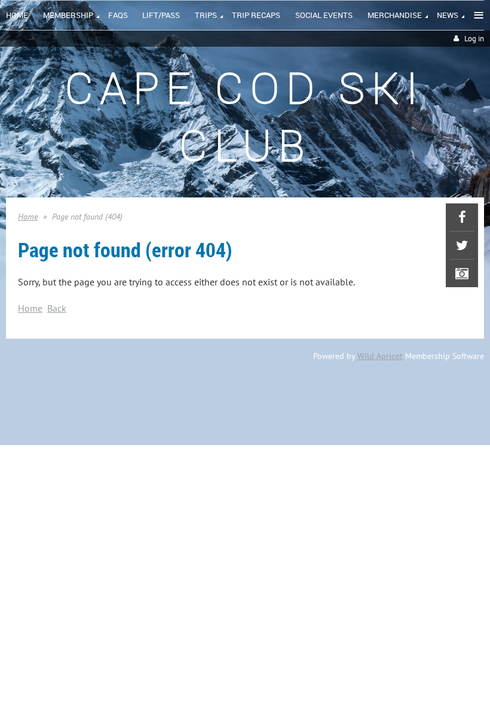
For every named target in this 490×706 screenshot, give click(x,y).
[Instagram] (462, 273)
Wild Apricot (380, 356)
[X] (462, 245)
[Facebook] (462, 217)
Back (56, 308)
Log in (474, 39)
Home (28, 216)
